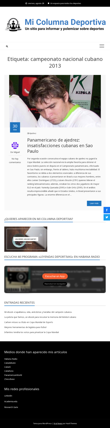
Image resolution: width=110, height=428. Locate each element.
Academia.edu (10, 401)
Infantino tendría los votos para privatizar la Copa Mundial (31, 332)
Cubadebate (10, 363)
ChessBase (9, 379)
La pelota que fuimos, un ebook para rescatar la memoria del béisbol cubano (40, 317)
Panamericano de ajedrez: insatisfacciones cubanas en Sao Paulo (60, 145)
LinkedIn (8, 395)
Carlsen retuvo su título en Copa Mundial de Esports (28, 322)
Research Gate (11, 407)
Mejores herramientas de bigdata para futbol (25, 327)
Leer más (94, 203)
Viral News (58, 423)
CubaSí (7, 367)
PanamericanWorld (13, 375)
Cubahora (8, 371)
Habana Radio (10, 359)
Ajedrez (33, 133)
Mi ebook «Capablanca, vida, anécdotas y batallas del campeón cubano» (38, 312)
